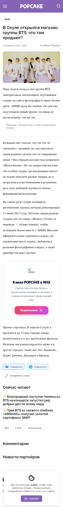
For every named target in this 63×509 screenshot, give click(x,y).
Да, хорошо (31, 498)
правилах (41, 491)
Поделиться (16, 367)
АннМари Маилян (50, 45)
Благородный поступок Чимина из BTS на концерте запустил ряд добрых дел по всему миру (31, 400)
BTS (7, 428)
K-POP (18, 428)
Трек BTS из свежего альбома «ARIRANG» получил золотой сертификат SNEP (28, 413)
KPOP (7, 19)
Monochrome (34, 428)
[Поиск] (58, 6)
